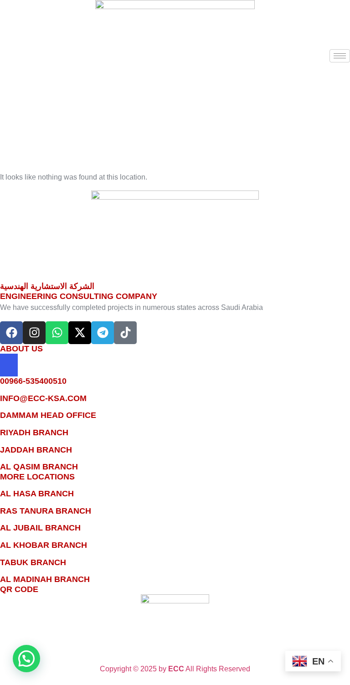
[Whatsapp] (57, 332)
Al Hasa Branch (37, 493)
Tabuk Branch (33, 562)
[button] (2, 55)
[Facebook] (11, 332)
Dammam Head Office (48, 415)
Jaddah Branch (36, 449)
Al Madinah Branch (45, 579)
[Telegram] (102, 332)
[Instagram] (34, 332)
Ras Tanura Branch (45, 510)
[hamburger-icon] (339, 55)
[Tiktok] (125, 332)
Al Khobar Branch (43, 545)
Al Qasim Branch (39, 466)
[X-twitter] (79, 332)
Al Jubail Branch (40, 527)
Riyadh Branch (34, 432)
